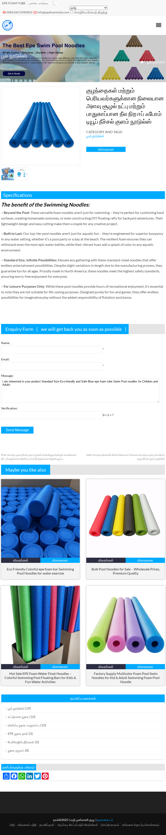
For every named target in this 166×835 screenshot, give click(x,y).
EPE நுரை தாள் (18, 734)
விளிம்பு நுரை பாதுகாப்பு (24, 725)
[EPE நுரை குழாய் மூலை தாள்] (7, 29)
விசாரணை (106, 149)
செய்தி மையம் (110, 825)
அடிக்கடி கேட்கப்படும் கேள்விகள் (77, 825)
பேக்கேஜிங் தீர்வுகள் (21, 742)
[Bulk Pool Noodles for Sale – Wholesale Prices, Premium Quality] (125, 556)
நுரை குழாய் (16, 750)
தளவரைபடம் (105, 820)
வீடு (12, 825)
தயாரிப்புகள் (46, 825)
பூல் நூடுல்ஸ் (156, 62)
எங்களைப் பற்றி (27, 825)
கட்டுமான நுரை (18, 717)
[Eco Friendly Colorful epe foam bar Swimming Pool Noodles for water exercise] (40, 556)
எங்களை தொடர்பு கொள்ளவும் (140, 825)
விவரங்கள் (20, 560)
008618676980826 (19, 12)
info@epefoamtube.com (53, 12)
